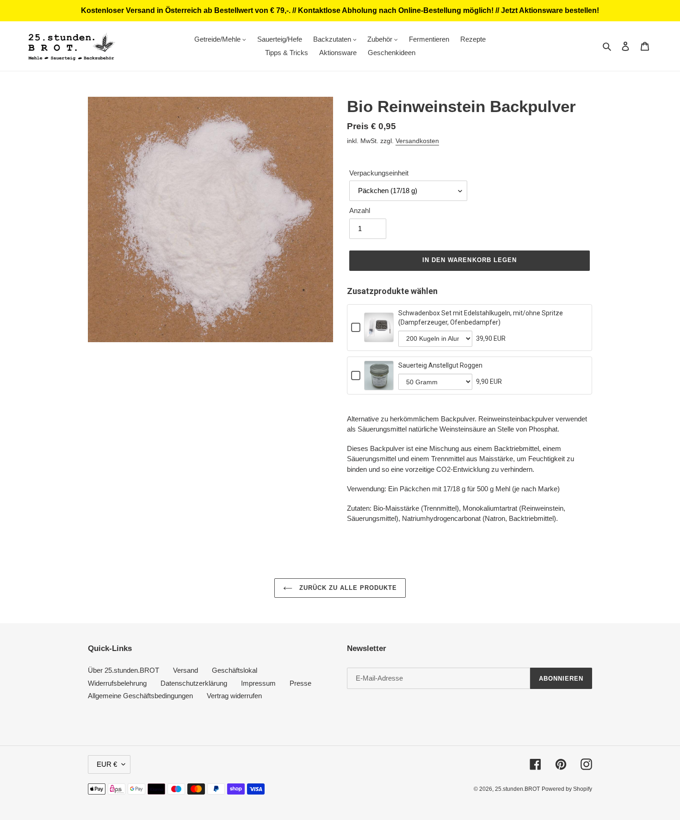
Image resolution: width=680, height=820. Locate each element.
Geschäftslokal (234, 670)
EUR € (107, 764)
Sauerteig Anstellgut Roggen (440, 365)
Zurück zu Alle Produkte (347, 587)
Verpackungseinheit (378, 173)
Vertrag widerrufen (234, 696)
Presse (300, 683)
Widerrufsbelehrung (117, 683)
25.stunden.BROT (517, 789)
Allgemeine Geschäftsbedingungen (140, 696)
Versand (185, 670)
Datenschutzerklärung (194, 683)
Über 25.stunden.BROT (123, 670)
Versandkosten (417, 140)
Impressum (258, 683)
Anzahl (359, 210)
